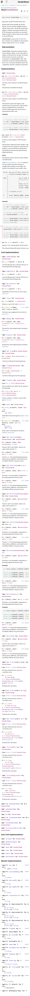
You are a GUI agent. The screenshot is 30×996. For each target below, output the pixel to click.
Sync (7, 850)
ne (5, 452)
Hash (8, 404)
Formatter (5, 323)
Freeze (9, 839)
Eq (6, 814)
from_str (7, 391)
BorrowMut (13, 887)
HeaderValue (7, 368)
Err (7, 383)
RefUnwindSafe (11, 842)
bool (15, 444)
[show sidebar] (2, 2)
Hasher (10, 413)
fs (10, 8)
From (11, 351)
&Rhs (3, 454)
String (23, 690)
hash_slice (8, 421)
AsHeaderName (14, 804)
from (6, 356)
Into (13, 935)
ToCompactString (15, 947)
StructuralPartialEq (14, 828)
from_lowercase (13, 92)
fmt (5, 321)
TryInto (15, 976)
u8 (23, 76)
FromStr (9, 380)
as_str (10, 242)
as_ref (6, 262)
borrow (6, 289)
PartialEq (14, 437)
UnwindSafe (10, 856)
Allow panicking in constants (13, 162)
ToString (12, 960)
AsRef (8, 257)
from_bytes (12, 76)
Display (9, 335)
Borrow (9, 284)
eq (5, 442)
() (23, 323)
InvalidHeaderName (9, 80)
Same (11, 944)
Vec (14, 775)
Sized (10, 428)
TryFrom (13, 662)
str (10, 137)
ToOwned (12, 954)
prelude (7, 8)
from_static (16, 135)
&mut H (17, 422)
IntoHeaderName (15, 817)
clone (6, 301)
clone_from (8, 307)
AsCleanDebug (14, 872)
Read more (5, 293)
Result (4, 78)
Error (4, 325)
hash (6, 407)
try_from (7, 675)
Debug (8, 319)
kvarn (2, 8)
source (27, 307)
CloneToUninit (14, 895)
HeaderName (23, 2)
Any (10, 865)
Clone (8, 298)
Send (7, 847)
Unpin (8, 853)
